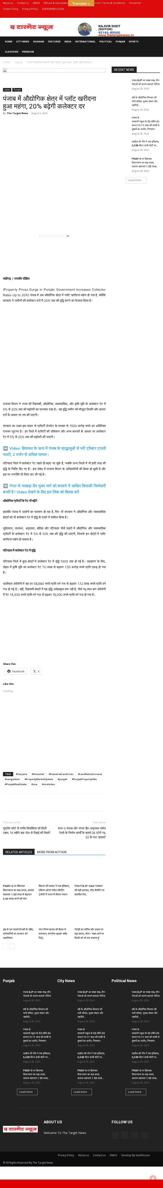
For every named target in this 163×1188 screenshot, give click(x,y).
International (85, 41)
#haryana (21, 774)
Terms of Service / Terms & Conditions (103, 2)
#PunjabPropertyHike (84, 779)
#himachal (38, 774)
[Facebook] (136, 15)
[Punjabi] (27, 224)
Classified (11, 51)
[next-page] (12, 946)
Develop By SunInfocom (135, 1155)
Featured (54, 41)
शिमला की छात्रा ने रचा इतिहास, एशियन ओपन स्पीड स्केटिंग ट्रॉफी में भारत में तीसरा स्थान (54, 890)
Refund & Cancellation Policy (60, 2)
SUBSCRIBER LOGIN (53, 8)
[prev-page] (5, 946)
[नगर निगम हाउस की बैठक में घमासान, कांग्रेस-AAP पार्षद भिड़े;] (54, 915)
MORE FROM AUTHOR (52, 852)
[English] (9, 224)
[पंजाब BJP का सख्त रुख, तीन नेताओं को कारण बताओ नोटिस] (120, 84)
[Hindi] (18, 224)
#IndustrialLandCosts (61, 774)
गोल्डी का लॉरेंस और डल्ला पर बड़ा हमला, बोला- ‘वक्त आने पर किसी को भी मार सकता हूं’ (89, 934)
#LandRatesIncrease (90, 774)
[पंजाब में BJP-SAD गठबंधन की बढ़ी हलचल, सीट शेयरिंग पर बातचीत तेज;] (90, 871)
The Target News (17, 113)
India (67, 41)
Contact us (23, 2)
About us (8, 2)
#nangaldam (12, 779)
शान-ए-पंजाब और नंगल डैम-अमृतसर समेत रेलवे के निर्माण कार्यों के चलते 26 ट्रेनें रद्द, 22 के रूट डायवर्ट (82, 832)
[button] (155, 42)
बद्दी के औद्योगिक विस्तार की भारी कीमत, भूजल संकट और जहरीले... (144, 101)
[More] (56, 802)
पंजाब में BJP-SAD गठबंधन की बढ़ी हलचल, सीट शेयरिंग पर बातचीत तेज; (89, 890)
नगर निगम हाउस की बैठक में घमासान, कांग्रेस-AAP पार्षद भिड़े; (53, 934)
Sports (134, 41)
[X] (150, 15)
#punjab (62, 779)
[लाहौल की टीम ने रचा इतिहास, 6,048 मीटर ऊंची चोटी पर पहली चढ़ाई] (120, 146)
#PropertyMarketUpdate (39, 779)
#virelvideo (48, 784)
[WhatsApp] (7, 802)
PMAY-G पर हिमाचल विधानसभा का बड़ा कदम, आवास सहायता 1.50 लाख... (145, 162)
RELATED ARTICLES (19, 852)
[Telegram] (26, 802)
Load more (134, 180)
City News (22, 41)
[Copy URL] (46, 802)
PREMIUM (28, 51)
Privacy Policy (30, 8)
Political (105, 41)
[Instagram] (143, 15)
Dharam (38, 41)
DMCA (36, 2)
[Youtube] (157, 15)
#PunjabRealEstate (16, 784)
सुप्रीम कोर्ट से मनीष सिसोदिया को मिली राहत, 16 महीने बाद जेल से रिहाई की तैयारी (26, 830)
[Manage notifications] (153, 1178)
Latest (18, 62)
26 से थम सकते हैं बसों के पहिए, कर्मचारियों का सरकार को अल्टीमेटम (18, 934)
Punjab (120, 41)
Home (8, 41)
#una (34, 784)
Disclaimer (135, 2)
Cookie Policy (10, 8)
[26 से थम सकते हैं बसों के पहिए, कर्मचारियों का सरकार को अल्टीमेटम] (18, 915)
